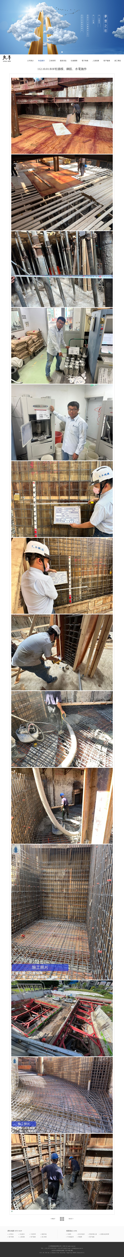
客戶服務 (106, 61)
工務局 (69, 1234)
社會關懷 (74, 61)
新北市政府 (81, 1234)
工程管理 (52, 61)
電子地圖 (91, 1237)
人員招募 (96, 61)
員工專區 (117, 61)
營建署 (80, 1237)
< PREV (52, 1218)
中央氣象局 (70, 1237)
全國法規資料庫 (104, 1234)
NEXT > (71, 1218)
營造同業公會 (93, 1234)
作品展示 (41, 61)
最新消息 (63, 61)
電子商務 (85, 61)
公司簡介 (30, 61)
